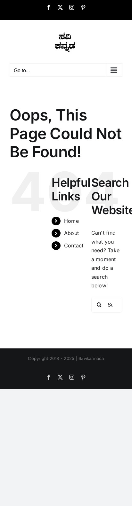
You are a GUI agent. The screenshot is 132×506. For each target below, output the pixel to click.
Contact (74, 245)
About (71, 233)
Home (71, 221)
